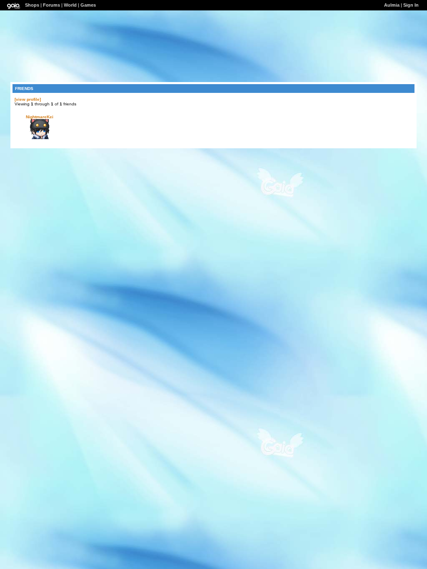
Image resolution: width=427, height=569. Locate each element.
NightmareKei (39, 117)
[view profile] (28, 99)
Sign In (411, 4)
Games (88, 4)
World (70, 4)
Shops (32, 4)
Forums (51, 4)
